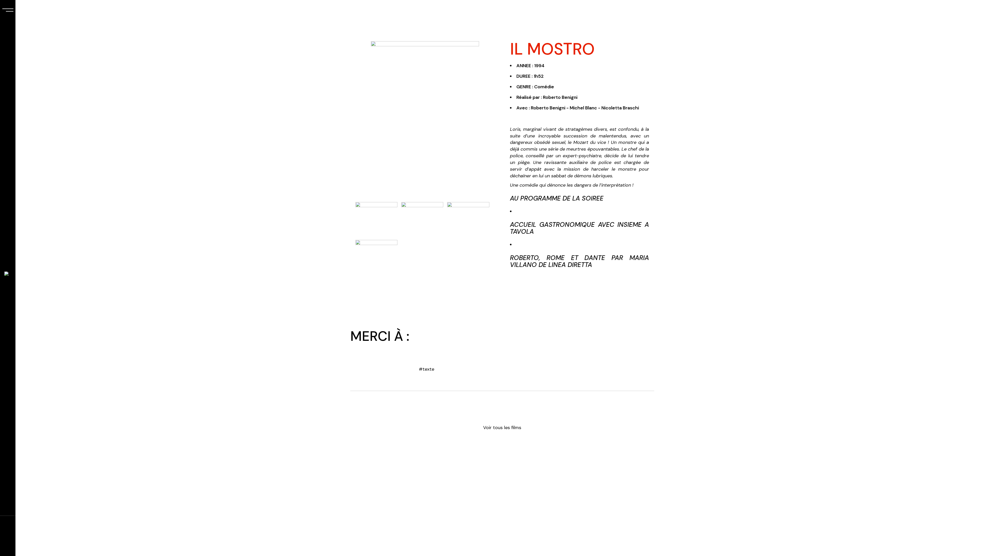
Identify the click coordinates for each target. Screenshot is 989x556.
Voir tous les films (502, 427)
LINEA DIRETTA (570, 264)
